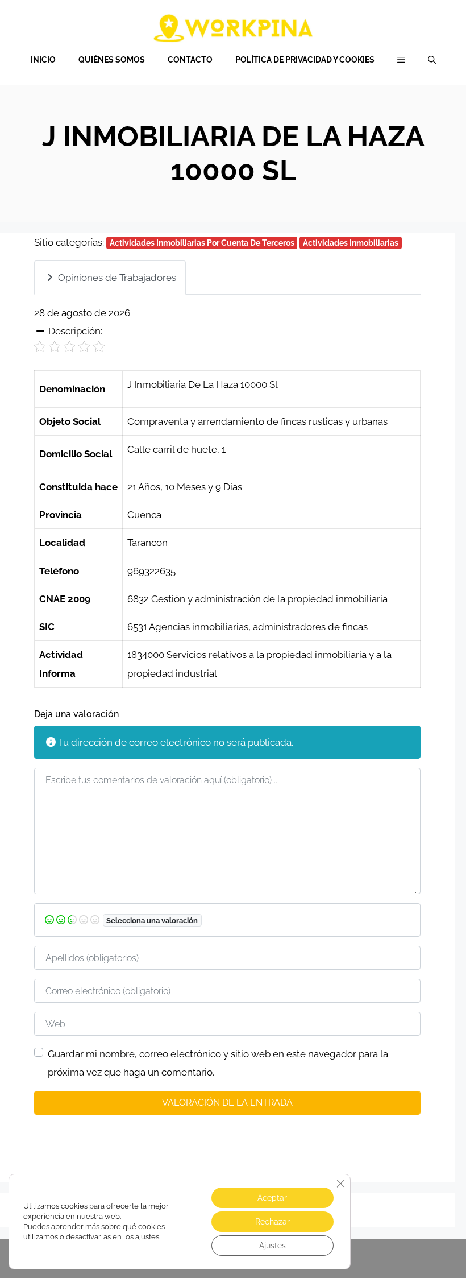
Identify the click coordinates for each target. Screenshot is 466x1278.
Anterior (52, 1130)
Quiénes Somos (111, 59)
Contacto (190, 59)
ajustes (147, 1236)
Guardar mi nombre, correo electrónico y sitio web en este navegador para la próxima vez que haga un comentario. (218, 1063)
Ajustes (272, 1245)
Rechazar (272, 1221)
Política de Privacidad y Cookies (305, 59)
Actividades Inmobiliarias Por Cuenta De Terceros (202, 242)
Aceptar (272, 1197)
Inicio (43, 59)
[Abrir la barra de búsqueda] (432, 59)
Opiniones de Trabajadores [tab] (117, 277)
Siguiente (399, 1130)
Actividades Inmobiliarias (350, 242)
